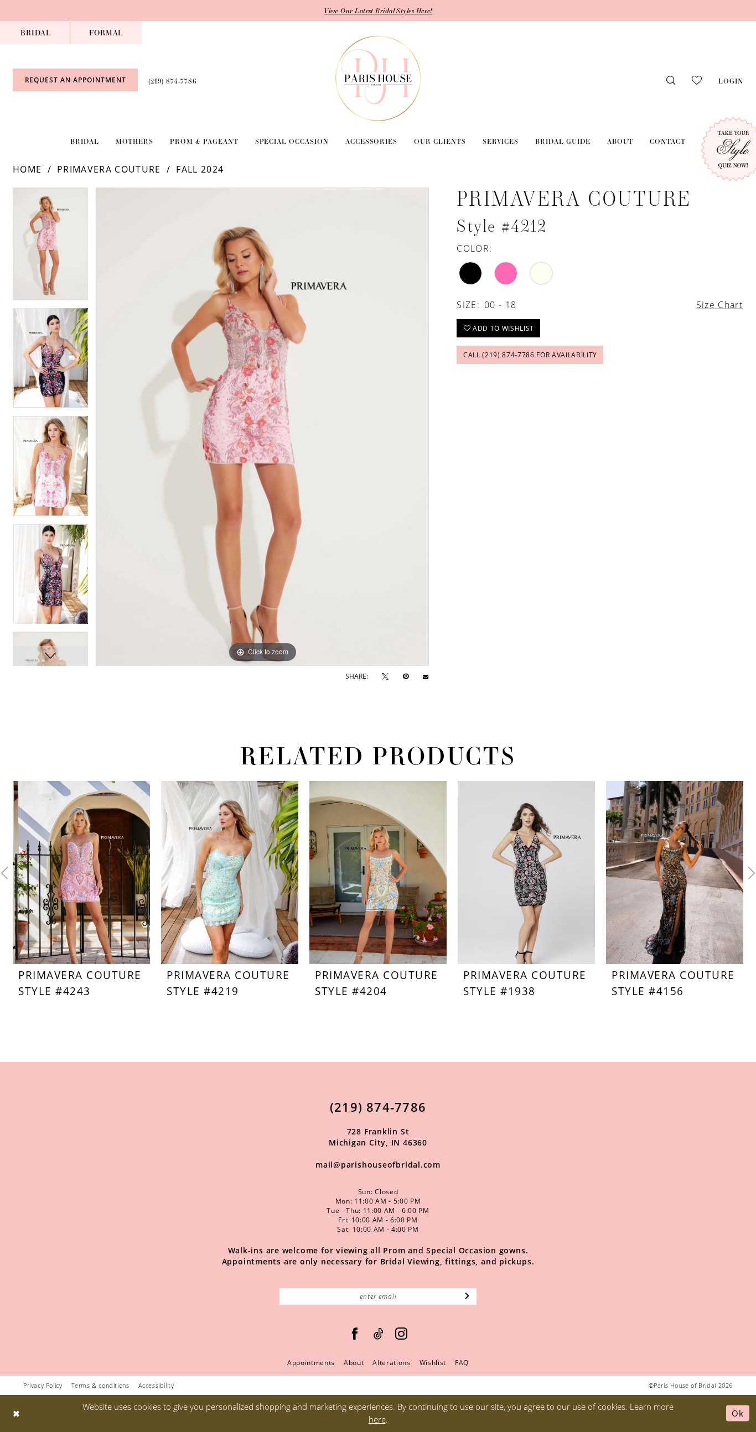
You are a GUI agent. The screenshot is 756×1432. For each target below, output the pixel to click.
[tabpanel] (50, 248)
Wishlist (433, 1362)
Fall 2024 (200, 169)
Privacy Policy (43, 1385)
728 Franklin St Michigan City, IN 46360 (378, 1137)
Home (27, 169)
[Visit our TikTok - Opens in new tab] (379, 1334)
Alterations (391, 1362)
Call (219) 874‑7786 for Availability (530, 355)
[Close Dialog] (16, 1413)
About (354, 1362)
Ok (738, 1413)
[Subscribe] (467, 1296)
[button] (731, 79)
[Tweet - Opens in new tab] (385, 677)
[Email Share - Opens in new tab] (425, 676)
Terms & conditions (100, 1385)
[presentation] (81, 873)
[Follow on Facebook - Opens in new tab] (355, 1334)
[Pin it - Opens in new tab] (405, 676)
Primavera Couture (108, 169)
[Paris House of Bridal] (378, 78)
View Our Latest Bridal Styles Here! (378, 10)
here (377, 1419)
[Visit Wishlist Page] (696, 80)
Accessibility (156, 1385)
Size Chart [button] (719, 305)
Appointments (311, 1362)
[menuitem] (36, 32)
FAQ (462, 1362)
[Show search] (670, 80)
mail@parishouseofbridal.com (378, 1164)
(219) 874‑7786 (378, 1106)
